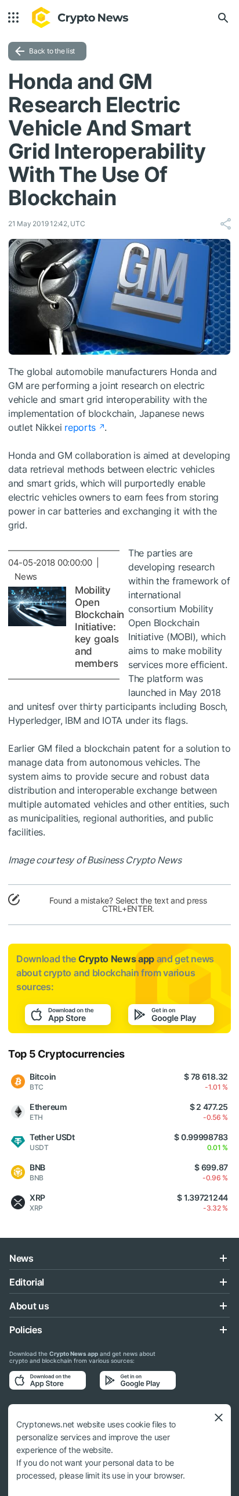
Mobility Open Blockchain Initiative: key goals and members (99, 626)
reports (80, 427)
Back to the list (52, 51)
